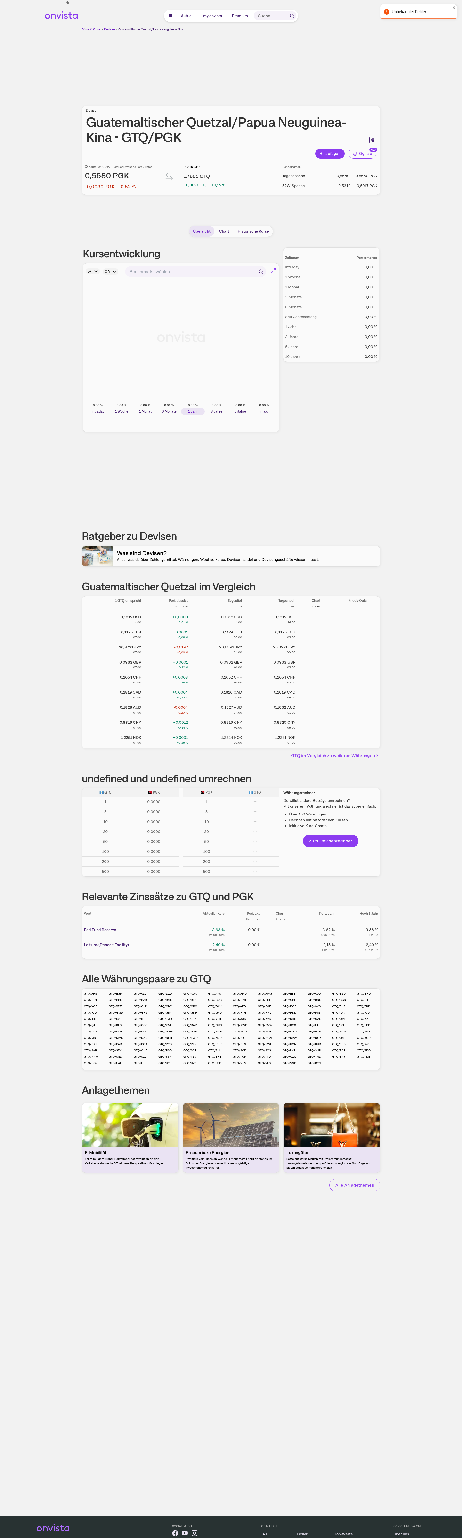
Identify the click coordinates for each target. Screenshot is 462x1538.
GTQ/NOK (314, 1038)
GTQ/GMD (116, 1012)
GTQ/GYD (215, 1012)
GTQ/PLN (239, 1044)
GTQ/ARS (214, 994)
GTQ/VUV (239, 1063)
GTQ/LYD (90, 1031)
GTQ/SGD (239, 1050)
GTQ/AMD (240, 994)
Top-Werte (344, 1534)
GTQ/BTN (190, 1000)
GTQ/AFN (90, 994)
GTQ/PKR (90, 1044)
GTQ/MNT (91, 1038)
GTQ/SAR (90, 1050)
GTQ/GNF (190, 1012)
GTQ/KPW (290, 1038)
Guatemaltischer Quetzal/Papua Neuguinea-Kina (150, 29)
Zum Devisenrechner (330, 841)
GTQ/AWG (265, 994)
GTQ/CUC (215, 1025)
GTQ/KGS (289, 1025)
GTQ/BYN (314, 1063)
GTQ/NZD (215, 1038)
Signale (365, 153)
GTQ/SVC (314, 1006)
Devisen (109, 29)
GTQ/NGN (265, 1038)
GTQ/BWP (240, 1000)
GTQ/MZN (314, 1031)
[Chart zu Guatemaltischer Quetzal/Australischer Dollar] (316, 709)
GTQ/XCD (364, 1038)
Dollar (302, 1534)
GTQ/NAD (140, 1038)
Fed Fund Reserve (100, 929)
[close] (454, 7)
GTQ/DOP (289, 1006)
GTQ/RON (289, 1044)
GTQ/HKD (289, 1012)
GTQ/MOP (116, 1031)
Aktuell (187, 15)
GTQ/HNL (264, 1012)
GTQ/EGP (115, 994)
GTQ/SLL (214, 1050)
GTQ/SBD (339, 1044)
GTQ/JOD (239, 1019)
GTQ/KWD (240, 1025)
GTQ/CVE (339, 1019)
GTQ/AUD (314, 994)
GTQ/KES (115, 1025)
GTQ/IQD (363, 1012)
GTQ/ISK (115, 1019)
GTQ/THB (214, 1057)
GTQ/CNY (165, 1006)
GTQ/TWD (190, 1038)
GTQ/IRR (90, 1019)
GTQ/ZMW (265, 1025)
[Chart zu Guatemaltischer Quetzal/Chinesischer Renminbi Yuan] (316, 724)
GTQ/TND (314, 1057)
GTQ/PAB (115, 1044)
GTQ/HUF (140, 1063)
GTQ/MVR (215, 1031)
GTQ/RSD (165, 1050)
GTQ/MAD (240, 1031)
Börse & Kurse (91, 29)
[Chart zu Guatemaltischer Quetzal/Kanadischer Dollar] (316, 693)
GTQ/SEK (115, 1050)
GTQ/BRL (264, 1000)
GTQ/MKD (290, 1031)
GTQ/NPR (165, 1038)
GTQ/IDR (338, 1012)
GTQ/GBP (289, 1000)
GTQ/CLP (140, 1006)
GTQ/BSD (339, 994)
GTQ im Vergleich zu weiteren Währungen (333, 755)
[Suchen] (292, 16)
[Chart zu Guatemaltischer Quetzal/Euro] (316, 633)
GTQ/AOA (190, 994)
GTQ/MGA (141, 1031)
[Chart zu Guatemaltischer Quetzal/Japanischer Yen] (316, 648)
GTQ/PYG (165, 1044)
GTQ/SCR (190, 1050)
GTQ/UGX (90, 1063)
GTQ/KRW (91, 1057)
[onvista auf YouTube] (185, 1534)
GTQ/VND (289, 1063)
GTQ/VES (264, 1063)
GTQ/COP (140, 1025)
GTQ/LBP (363, 1025)
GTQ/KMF (165, 1025)
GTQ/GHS (140, 1012)
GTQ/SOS (264, 1050)
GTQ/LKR (289, 1050)
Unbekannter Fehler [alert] (409, 12)
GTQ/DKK (215, 1006)
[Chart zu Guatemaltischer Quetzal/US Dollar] (316, 618)
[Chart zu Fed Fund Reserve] (280, 931)
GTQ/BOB (215, 1000)
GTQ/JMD (165, 1019)
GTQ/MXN (339, 1031)
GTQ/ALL (140, 994)
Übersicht (202, 231)
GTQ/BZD (140, 1000)
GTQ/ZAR (338, 1050)
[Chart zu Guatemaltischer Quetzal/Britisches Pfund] (316, 663)
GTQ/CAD (314, 1019)
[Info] (93, 271)
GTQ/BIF (363, 1000)
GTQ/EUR (338, 1006)
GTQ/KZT (363, 1019)
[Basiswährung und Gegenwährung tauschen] (169, 178)
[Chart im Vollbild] (273, 270)
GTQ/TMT (363, 1057)
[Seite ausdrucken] (372, 140)
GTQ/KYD (264, 1019)
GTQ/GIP (164, 1012)
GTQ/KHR (289, 1019)
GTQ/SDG (364, 1050)
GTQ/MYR (190, 1031)
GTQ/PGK (140, 1044)
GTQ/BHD (364, 994)
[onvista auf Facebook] (175, 1534)
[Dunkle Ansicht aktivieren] (68, 2)
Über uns (401, 1534)
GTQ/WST (364, 1044)
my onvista (212, 15)
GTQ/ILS (139, 1019)
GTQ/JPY (189, 1019)
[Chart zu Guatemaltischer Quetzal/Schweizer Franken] (316, 678)
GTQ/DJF (264, 1006)
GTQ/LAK (314, 1025)
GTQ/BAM (190, 1025)
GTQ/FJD (90, 1012)
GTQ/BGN (339, 1000)
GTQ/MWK (165, 1031)
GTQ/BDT (90, 1000)
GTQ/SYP (164, 1057)
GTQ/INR (314, 1012)
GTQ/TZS (189, 1057)
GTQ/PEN (190, 1044)
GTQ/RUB (314, 1044)
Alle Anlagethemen (354, 1185)
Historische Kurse (253, 231)
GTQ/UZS (189, 1063)
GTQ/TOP (239, 1057)
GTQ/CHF (140, 1050)
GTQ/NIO (239, 1038)
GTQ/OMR (339, 1038)
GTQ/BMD (165, 1000)
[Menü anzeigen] (170, 16)
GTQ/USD (214, 1063)
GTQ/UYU (164, 1063)
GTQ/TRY (338, 1057)
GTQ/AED (239, 1006)
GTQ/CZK (289, 1057)
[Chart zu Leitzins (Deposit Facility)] (280, 946)
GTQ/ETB (289, 994)
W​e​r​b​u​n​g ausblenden (273, 66)
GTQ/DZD (165, 994)
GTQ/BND (314, 1000)
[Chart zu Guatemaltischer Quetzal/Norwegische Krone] (316, 739)
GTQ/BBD (115, 1000)
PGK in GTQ (192, 167)
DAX (263, 1534)
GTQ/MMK (116, 1038)
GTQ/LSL (338, 1025)
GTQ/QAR (90, 1025)
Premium (240, 15)
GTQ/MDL (364, 1031)
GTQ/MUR (265, 1031)
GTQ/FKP (363, 1006)
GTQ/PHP (215, 1044)
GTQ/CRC (190, 1006)
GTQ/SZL (140, 1057)
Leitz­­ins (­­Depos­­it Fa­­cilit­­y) (106, 944)
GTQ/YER (214, 1019)
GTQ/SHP (314, 1050)
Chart (224, 231)
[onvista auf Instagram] (194, 1534)
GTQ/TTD (264, 1057)
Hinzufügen (329, 153)
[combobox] (195, 271)
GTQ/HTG (239, 1012)
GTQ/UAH (115, 1063)
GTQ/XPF (115, 1006)
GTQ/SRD (115, 1057)
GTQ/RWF (265, 1044)
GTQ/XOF (90, 1006)
